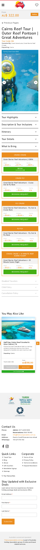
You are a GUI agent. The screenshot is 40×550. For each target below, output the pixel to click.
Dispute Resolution (30, 466)
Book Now (26, 367)
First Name (6, 503)
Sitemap (7, 471)
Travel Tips (7, 457)
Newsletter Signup (10, 468)
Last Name (6, 511)
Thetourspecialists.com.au (13, 540)
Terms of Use (28, 457)
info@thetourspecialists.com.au (24, 435)
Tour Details (10, 367)
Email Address (7, 494)
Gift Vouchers (8, 466)
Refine (34, 14)
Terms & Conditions (30, 463)
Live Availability (18, 371)
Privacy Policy (28, 460)
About (6, 463)
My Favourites (9, 476)
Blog (5, 460)
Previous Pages (11, 23)
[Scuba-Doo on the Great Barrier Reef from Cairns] (20, 82)
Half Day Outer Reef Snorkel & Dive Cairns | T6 (16, 343)
